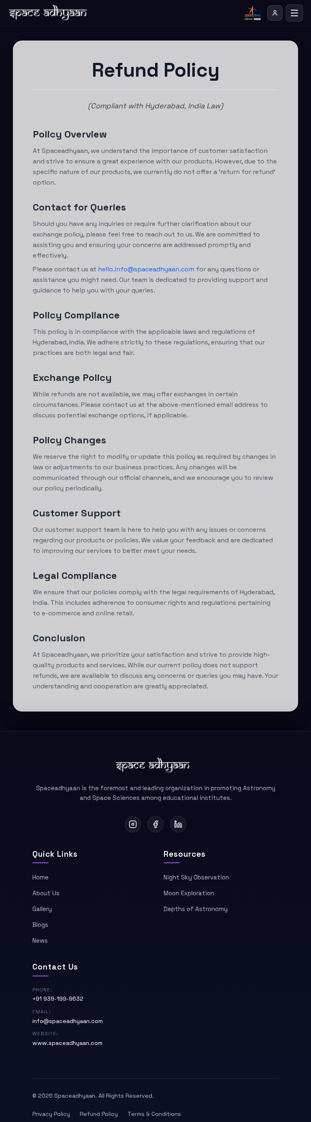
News (40, 940)
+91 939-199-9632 (57, 998)
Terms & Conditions (154, 1114)
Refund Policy (99, 1114)
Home (40, 877)
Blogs (40, 925)
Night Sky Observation (196, 877)
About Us (46, 893)
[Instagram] (133, 824)
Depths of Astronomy (196, 909)
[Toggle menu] (294, 12)
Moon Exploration (189, 893)
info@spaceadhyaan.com (67, 1021)
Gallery (42, 909)
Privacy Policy (51, 1114)
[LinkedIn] (178, 824)
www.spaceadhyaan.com (67, 1043)
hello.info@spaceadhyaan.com (146, 269)
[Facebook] (155, 824)
